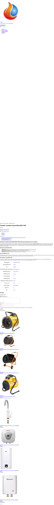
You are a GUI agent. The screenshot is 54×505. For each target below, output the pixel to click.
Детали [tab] (3, 233)
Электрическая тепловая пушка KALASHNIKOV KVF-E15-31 (9, 372)
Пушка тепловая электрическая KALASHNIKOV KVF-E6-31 (9, 349)
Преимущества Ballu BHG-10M (6, 238)
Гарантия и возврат (5, 31)
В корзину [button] (1, 332)
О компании (4, 32)
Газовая (14, 266)
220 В (14, 280)
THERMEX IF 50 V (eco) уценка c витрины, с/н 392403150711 (9, 470)
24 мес (14, 278)
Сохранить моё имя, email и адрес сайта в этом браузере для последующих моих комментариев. (16, 307)
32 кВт (14, 273)
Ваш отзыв (2, 302)
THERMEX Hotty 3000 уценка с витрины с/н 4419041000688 (9, 425)
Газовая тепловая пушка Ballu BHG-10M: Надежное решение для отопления (14, 237)
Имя (1, 304)
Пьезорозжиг (15, 285)
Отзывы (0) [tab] (3, 234)
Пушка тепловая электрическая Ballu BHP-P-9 (7, 333)
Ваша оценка (2, 296)
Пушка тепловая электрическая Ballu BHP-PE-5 (7, 396)
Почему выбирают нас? (5, 239)
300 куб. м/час (15, 271)
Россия (14, 264)
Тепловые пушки (11, 223)
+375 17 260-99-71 (2, 25)
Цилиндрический (16, 269)
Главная (1, 223)
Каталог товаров (4, 29)
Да (13, 287)
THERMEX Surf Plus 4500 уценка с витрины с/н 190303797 (9, 499)
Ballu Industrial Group (16, 262)
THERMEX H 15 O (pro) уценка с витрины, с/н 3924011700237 (9, 444)
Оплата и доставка (5, 30)
